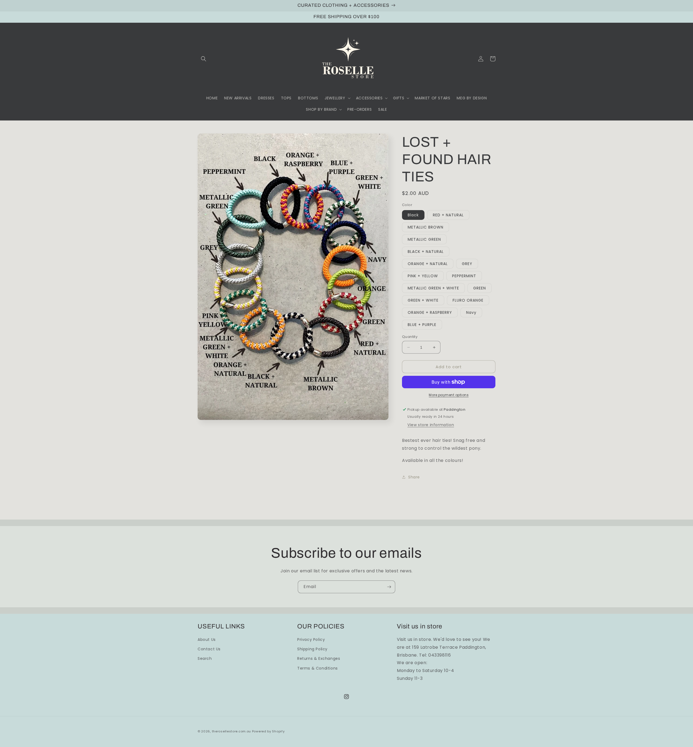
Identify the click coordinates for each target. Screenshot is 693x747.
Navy (471, 312)
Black (413, 215)
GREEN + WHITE (423, 300)
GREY (467, 263)
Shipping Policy (312, 649)
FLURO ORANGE (468, 300)
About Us (207, 639)
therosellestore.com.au (231, 731)
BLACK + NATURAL (426, 251)
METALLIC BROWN (425, 227)
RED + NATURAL (448, 215)
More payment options (449, 395)
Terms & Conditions (317, 668)
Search (205, 658)
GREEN (479, 288)
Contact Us (209, 649)
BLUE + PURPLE (422, 324)
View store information (430, 425)
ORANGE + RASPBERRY (430, 312)
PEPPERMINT (464, 276)
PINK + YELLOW (423, 276)
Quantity (409, 336)
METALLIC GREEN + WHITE (433, 288)
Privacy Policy (311, 639)
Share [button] (414, 477)
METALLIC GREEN (424, 239)
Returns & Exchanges (318, 658)
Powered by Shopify (268, 731)
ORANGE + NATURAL (428, 263)
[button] (204, 59)
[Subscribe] (389, 586)
